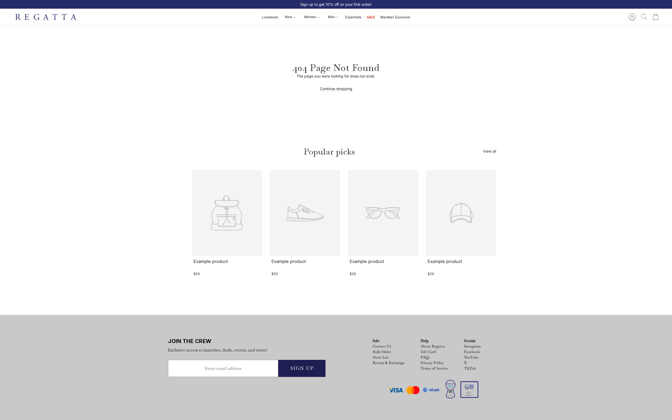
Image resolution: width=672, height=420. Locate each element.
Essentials (353, 17)
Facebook (472, 351)
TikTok (470, 368)
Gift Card (428, 351)
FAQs (425, 357)
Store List (381, 357)
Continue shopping (336, 88)
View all (489, 151)
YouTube (471, 357)
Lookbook (270, 17)
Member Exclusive (395, 17)
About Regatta (433, 346)
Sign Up (302, 368)
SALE (371, 17)
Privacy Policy (432, 362)
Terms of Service (434, 368)
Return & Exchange (389, 362)
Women (310, 17)
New (289, 17)
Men (332, 17)
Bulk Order (382, 351)
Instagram (472, 346)
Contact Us (382, 346)
